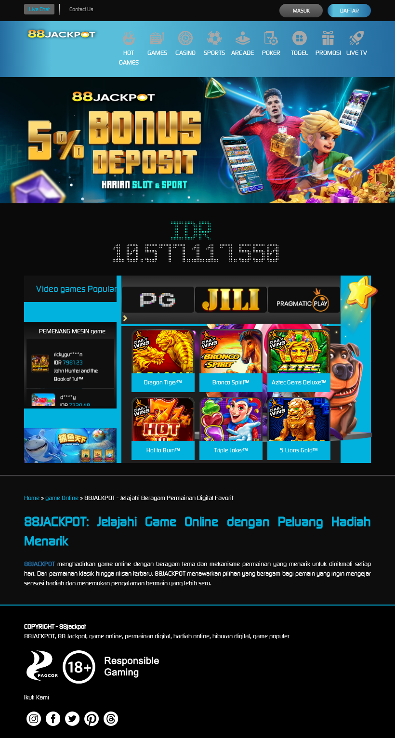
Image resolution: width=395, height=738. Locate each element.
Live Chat (39, 9)
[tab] (158, 300)
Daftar (349, 10)
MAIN (163, 361)
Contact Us (81, 9)
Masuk (301, 10)
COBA (163, 340)
